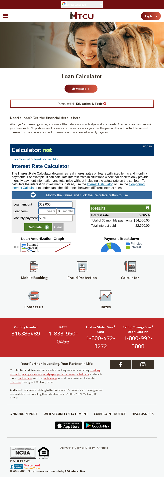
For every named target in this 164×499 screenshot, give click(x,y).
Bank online (25, 378)
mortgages (49, 374)
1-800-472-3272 (100, 342)
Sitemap (102, 447)
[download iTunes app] (46, 425)
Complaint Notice (110, 413)
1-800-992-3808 (138, 342)
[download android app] (118, 425)
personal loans (66, 374)
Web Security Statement (66, 413)
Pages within (80, 103)
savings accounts (32, 374)
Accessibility (68, 447)
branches (15, 382)
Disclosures (143, 413)
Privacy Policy (86, 447)
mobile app (50, 378)
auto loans (83, 374)
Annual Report (24, 413)
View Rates (79, 88)
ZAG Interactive (75, 471)
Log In (149, 16)
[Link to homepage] (82, 15)
